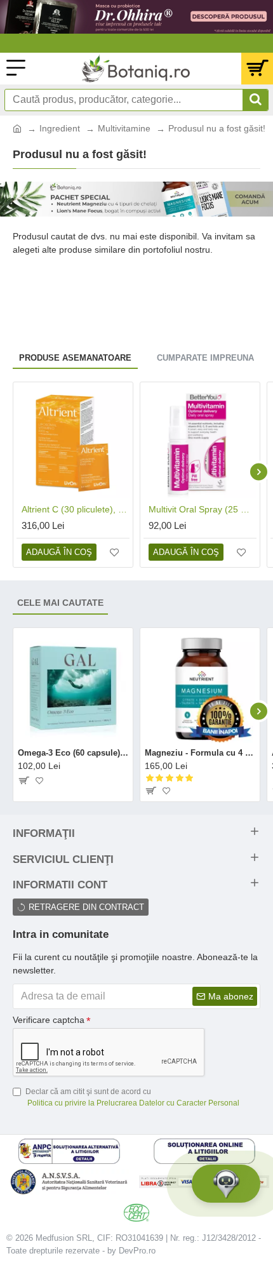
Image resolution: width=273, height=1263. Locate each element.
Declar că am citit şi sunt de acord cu (132, 1097)
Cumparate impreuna (205, 358)
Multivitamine (124, 128)
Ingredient (59, 128)
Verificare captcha (48, 1020)
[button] (14, 471)
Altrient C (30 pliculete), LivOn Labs (76, 509)
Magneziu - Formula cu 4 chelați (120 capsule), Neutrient (200, 753)
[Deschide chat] (226, 1184)
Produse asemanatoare (75, 358)
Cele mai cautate (60, 603)
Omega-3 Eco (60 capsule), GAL (73, 753)
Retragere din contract (86, 907)
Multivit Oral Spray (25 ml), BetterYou (202, 509)
